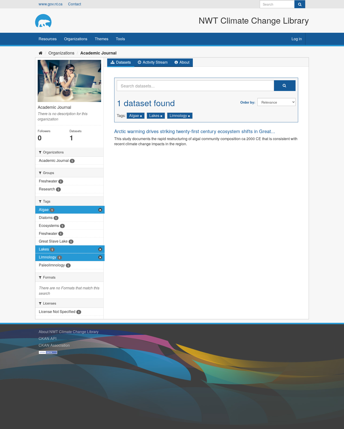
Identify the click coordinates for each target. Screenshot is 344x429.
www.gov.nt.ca (50, 4)
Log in (297, 38)
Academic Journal (98, 53)
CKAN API (47, 338)
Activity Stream (155, 62)
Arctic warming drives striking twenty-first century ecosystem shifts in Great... (194, 131)
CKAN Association (54, 345)
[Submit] (299, 4)
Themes (101, 38)
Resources (48, 38)
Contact (74, 4)
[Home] (41, 53)
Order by (247, 102)
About (184, 62)
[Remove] (141, 116)
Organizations (75, 38)
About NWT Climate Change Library (69, 331)
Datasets (123, 62)
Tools (120, 38)
